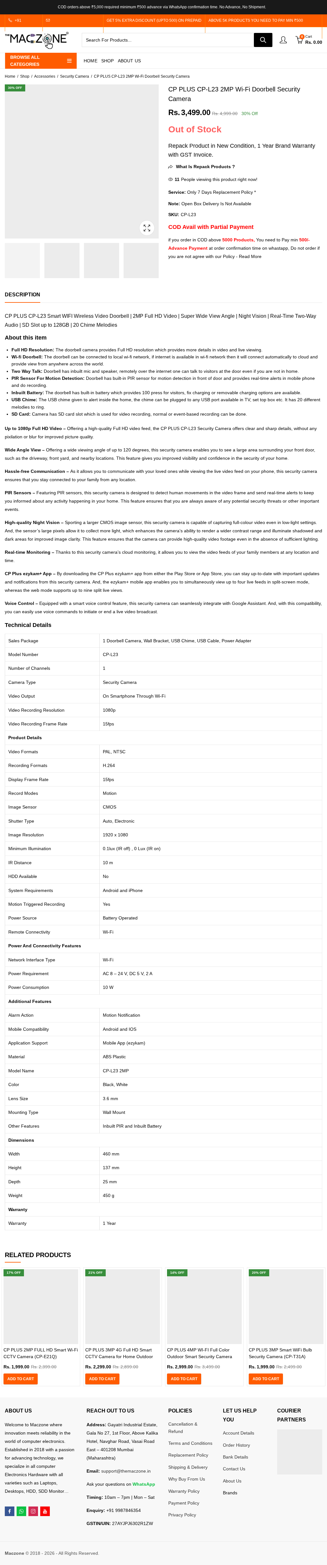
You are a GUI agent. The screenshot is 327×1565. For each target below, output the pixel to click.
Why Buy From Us (186, 1479)
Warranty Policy (184, 1491)
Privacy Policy (182, 1514)
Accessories (44, 76)
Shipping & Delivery (188, 1467)
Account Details (238, 1433)
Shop (24, 76)
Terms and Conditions (190, 1443)
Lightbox (147, 228)
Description (22, 294)
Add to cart (20, 1379)
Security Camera (74, 76)
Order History (236, 1445)
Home (10, 76)
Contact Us (234, 1468)
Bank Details (235, 1456)
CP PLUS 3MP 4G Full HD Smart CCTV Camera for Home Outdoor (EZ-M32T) (119, 1356)
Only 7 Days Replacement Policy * (221, 192)
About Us (232, 1480)
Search (263, 40)
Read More (250, 256)
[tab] (22, 294)
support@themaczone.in (126, 1471)
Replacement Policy (188, 1455)
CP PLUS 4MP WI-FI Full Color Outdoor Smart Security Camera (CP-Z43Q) (199, 1356)
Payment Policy (183, 1503)
